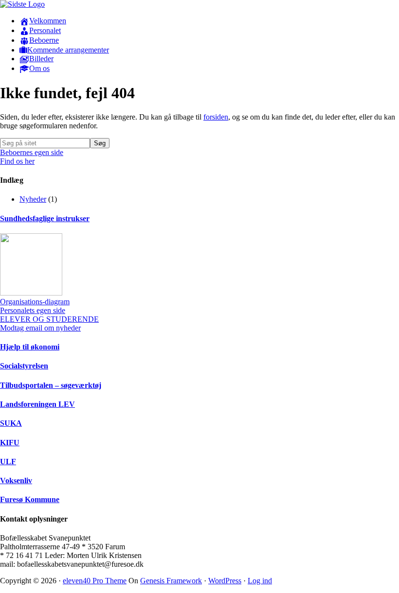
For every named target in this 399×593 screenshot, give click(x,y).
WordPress (224, 580)
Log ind (260, 580)
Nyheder (32, 199)
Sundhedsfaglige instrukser (45, 218)
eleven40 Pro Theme (95, 580)
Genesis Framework (171, 580)
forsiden (215, 117)
